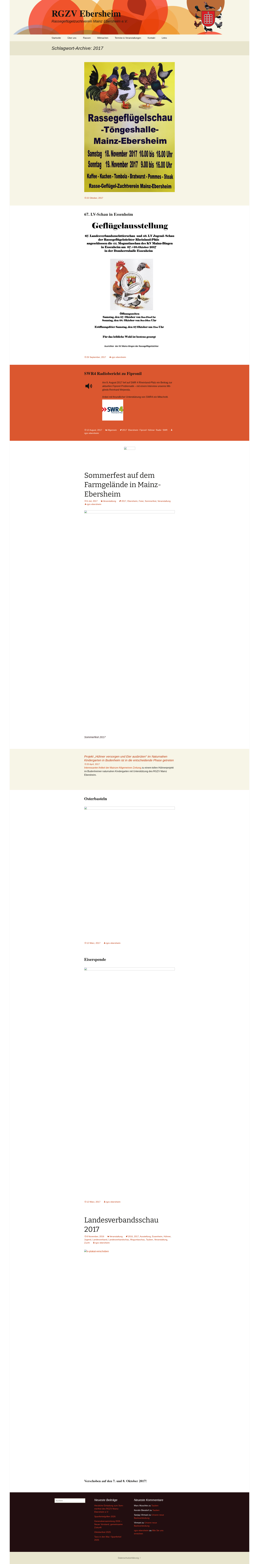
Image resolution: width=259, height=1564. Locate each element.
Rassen (87, 38)
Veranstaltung (109, 501)
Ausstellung (145, 1236)
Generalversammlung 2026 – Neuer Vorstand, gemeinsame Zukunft (108, 1524)
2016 (130, 1236)
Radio (158, 430)
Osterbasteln (95, 798)
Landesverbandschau (119, 1239)
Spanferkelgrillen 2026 (105, 1516)
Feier (141, 501)
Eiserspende (95, 959)
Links (164, 38)
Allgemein (112, 430)
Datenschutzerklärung (128, 1558)
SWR (165, 430)
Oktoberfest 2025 (102, 1532)
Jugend (87, 1239)
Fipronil (143, 430)
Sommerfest (150, 501)
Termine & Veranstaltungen (128, 38)
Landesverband (99, 1239)
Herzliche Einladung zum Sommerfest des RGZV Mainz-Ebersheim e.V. (109, 1508)
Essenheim (157, 1236)
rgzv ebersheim (118, 357)
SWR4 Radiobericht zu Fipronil (113, 373)
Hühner (151, 430)
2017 (124, 430)
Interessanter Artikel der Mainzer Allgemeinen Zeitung (112, 767)
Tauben (149, 1239)
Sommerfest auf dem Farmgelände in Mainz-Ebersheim (122, 484)
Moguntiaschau (137, 1239)
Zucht (87, 1243)
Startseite (56, 38)
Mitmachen (102, 38)
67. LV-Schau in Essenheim (108, 214)
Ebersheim (133, 430)
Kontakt (151, 38)
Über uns (71, 38)
